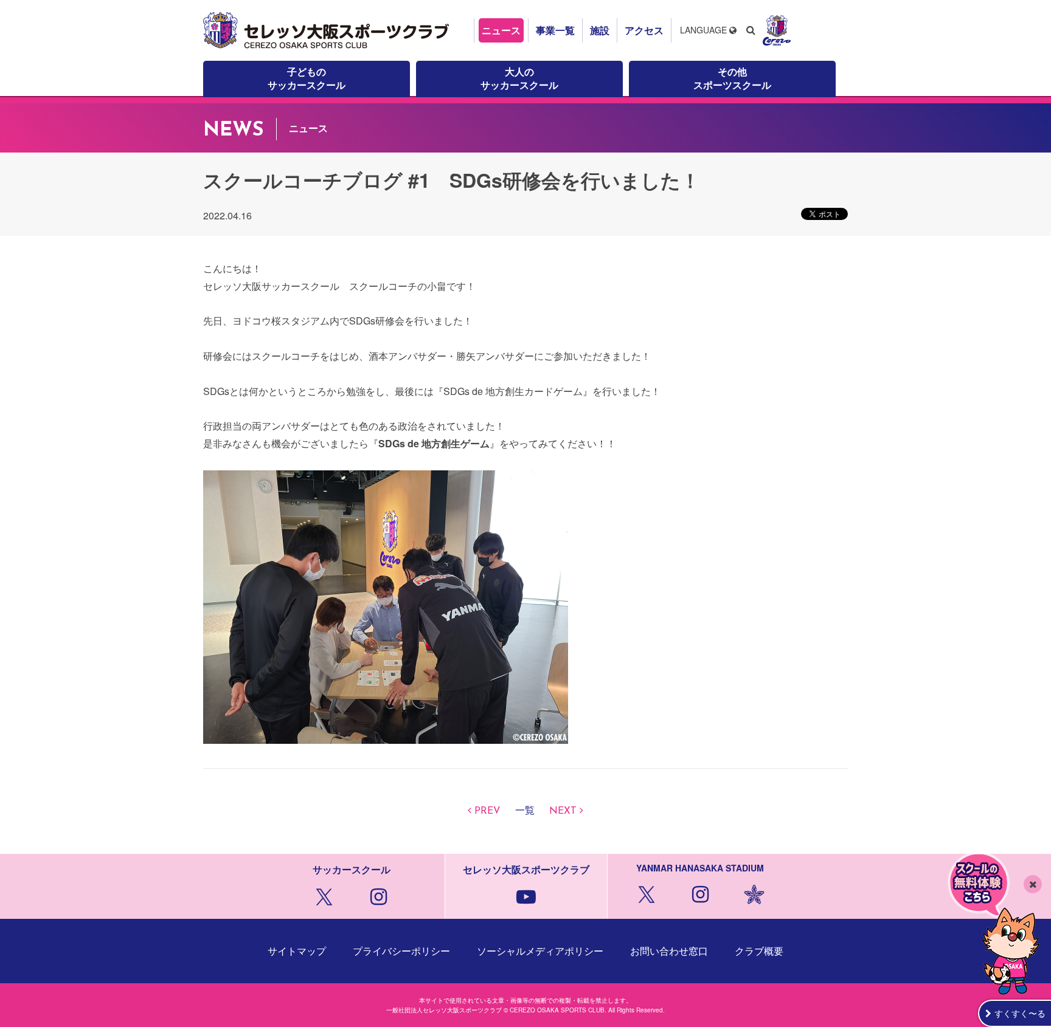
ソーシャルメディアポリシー (540, 951)
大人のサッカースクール (519, 78)
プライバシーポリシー (401, 951)
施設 (599, 30)
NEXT (563, 811)
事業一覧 (555, 30)
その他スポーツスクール (732, 78)
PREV (487, 811)
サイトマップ (297, 951)
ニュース (501, 30)
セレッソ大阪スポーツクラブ (328, 30)
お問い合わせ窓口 (669, 951)
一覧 (525, 811)
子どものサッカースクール (306, 78)
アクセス (644, 30)
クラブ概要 (759, 951)
